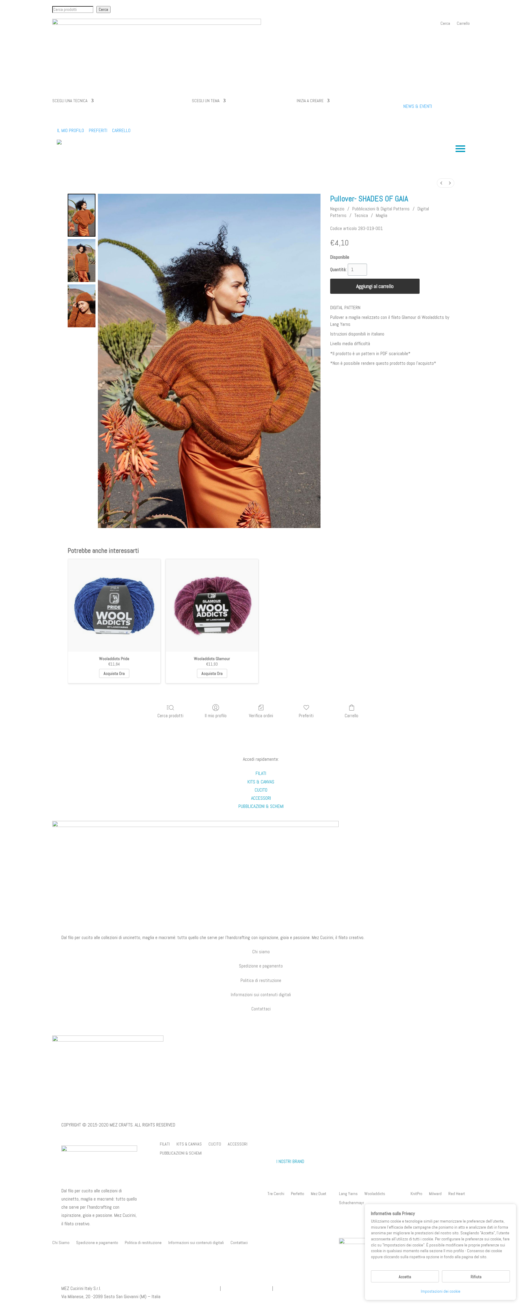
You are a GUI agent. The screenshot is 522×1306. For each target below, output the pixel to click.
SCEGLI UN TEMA (206, 101)
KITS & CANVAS (189, 1144)
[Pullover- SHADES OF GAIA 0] (81, 215)
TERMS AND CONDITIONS (152, 1112)
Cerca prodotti (170, 715)
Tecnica (361, 215)
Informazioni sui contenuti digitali (261, 994)
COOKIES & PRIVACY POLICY (103, 1112)
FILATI (165, 1144)
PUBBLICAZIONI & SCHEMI (181, 1153)
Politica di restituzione (260, 980)
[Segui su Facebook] (255, 1017)
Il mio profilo (216, 715)
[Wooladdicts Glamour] (212, 605)
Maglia (381, 215)
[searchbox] (72, 9)
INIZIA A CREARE (310, 101)
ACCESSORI (237, 1144)
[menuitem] (441, 183)
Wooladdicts (374, 1193)
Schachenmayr (351, 1203)
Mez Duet (318, 1193)
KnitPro (416, 1193)
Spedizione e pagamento (261, 966)
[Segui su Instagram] (267, 1017)
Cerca (103, 9)
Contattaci (239, 1242)
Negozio (337, 209)
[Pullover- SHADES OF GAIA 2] (81, 305)
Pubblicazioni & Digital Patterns (381, 209)
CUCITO (214, 1144)
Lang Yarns (348, 1193)
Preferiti (306, 715)
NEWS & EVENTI (417, 106)
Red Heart (456, 1193)
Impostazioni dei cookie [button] (440, 1291)
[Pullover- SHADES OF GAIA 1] (81, 260)
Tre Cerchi (275, 1193)
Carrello (463, 23)
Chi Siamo (60, 1242)
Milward (435, 1193)
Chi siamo (261, 951)
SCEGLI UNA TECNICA (70, 101)
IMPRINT (68, 1112)
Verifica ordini (261, 715)
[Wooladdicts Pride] (114, 605)
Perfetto (297, 1193)
